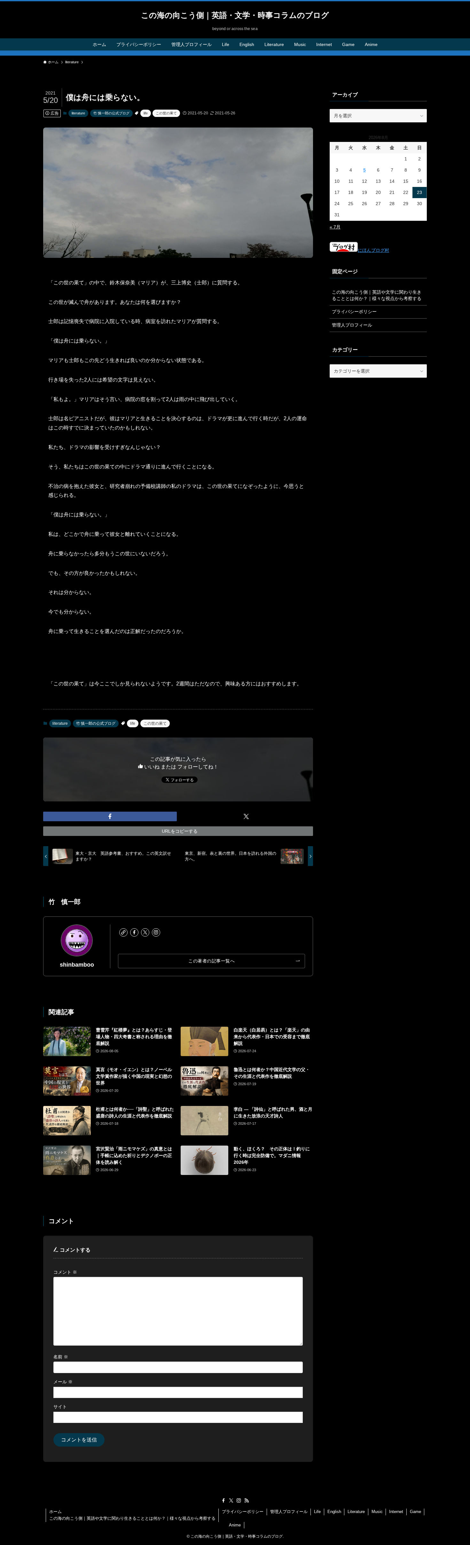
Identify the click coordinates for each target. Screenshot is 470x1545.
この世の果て (166, 113)
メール (63, 1381)
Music (377, 1511)
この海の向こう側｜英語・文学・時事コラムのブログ (235, 15)
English (334, 1511)
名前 (60, 1356)
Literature (356, 1511)
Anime (235, 1525)
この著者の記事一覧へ (211, 960)
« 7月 (335, 226)
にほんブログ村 (373, 250)
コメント (65, 1272)
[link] (123, 932)
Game (415, 1511)
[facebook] (134, 932)
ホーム (55, 1511)
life (146, 113)
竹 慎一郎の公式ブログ (111, 113)
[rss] (246, 1500)
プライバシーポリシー (354, 311)
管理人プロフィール (352, 325)
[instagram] (156, 932)
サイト (60, 1406)
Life (317, 1511)
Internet (396, 1511)
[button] (110, 816)
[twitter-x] (145, 932)
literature (78, 113)
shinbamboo (77, 965)
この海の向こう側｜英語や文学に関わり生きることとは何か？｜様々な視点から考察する (376, 295)
